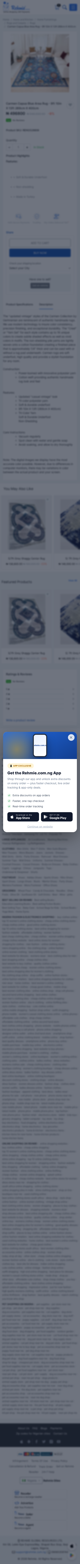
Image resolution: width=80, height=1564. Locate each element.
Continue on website (40, 826)
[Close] (71, 737)
